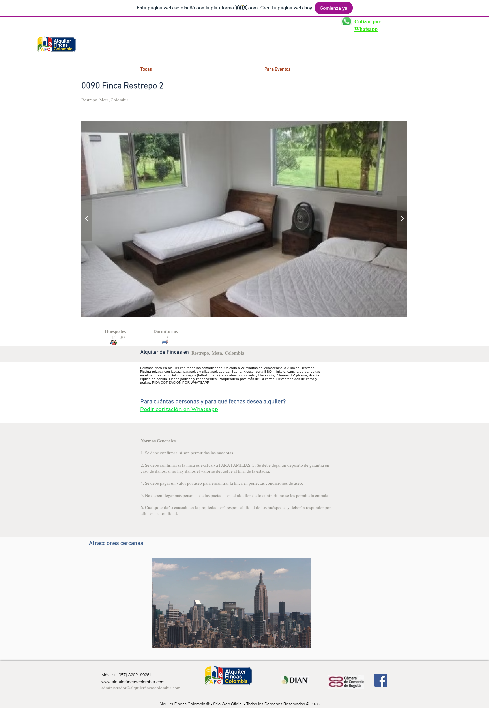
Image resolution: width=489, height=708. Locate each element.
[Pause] (160, 638)
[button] (295, 219)
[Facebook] (380, 680)
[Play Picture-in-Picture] (291, 638)
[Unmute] (171, 638)
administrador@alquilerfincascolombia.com (140, 688)
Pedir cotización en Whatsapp (179, 409)
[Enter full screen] (302, 638)
